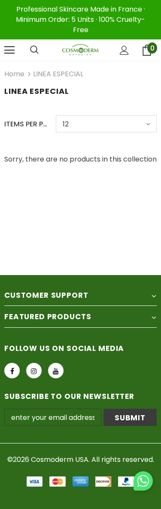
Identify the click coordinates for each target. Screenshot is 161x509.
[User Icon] (124, 50)
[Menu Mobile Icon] (9, 50)
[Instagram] (34, 370)
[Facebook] (12, 370)
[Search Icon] (34, 50)
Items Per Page (26, 124)
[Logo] (80, 50)
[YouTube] (56, 370)
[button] (143, 482)
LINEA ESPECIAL (58, 74)
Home (14, 74)
